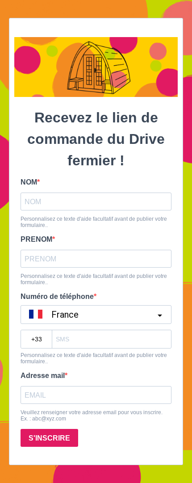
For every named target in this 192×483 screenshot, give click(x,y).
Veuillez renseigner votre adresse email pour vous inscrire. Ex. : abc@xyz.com (92, 415)
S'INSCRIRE (49, 438)
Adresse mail (43, 375)
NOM (29, 182)
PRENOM (36, 239)
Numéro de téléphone (57, 296)
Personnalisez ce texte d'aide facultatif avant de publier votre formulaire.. (94, 222)
